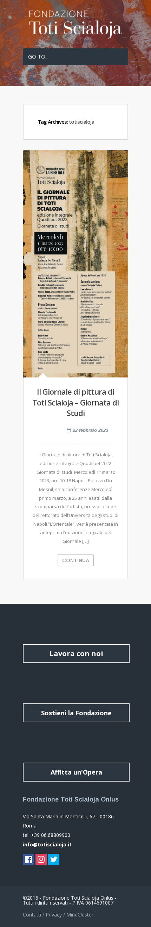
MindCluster (79, 914)
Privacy (54, 914)
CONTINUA (75, 560)
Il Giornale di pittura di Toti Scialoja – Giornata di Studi (75, 402)
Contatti (32, 914)
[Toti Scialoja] (75, 37)
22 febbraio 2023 (90, 430)
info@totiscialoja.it (47, 844)
